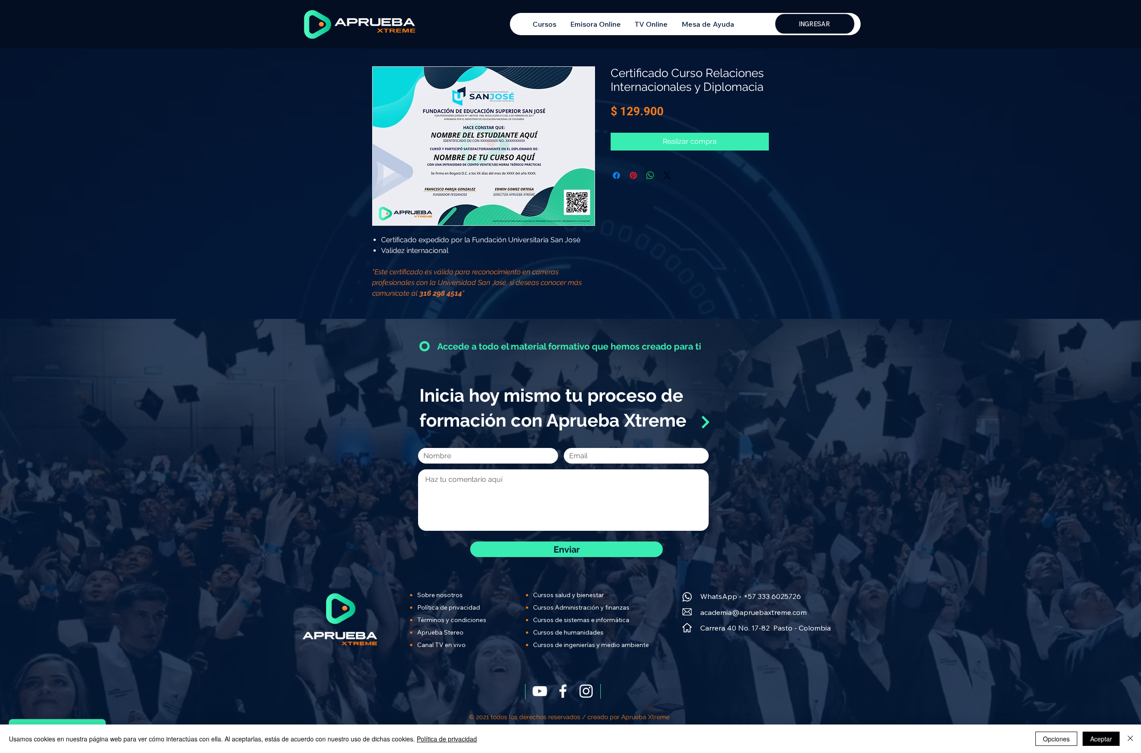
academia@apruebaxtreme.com (753, 612)
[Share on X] (667, 175)
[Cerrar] (1130, 739)
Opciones (1056, 738)
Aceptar (1101, 738)
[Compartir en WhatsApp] (650, 175)
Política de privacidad (447, 738)
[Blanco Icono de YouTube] (540, 691)
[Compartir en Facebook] (616, 175)
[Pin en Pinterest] (633, 175)
